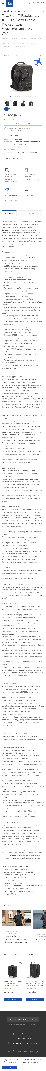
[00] (23, 76)
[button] (11, 97)
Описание (9, 213)
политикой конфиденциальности (26, 1063)
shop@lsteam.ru (24, 1038)
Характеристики (27, 213)
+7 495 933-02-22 (23, 1034)
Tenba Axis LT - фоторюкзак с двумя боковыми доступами (16, 939)
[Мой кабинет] (38, 3)
